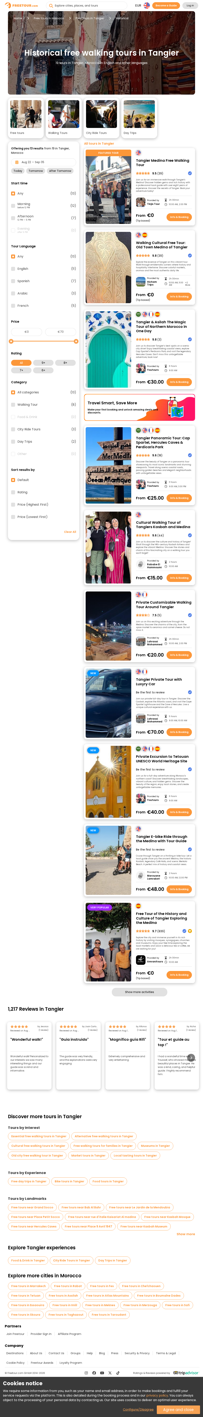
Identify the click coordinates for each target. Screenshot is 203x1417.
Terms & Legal (166, 1353)
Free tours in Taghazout (66, 1315)
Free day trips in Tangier (28, 1181)
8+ (65, 363)
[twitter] (110, 1373)
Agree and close (178, 1409)
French (46, 306)
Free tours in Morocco (49, 18)
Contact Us (56, 1353)
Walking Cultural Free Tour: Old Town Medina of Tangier (162, 245)
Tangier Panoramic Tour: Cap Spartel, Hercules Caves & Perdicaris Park (163, 442)
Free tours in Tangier (90, 18)
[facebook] (94, 1373)
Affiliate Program (69, 1334)
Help (90, 1353)
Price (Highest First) (32, 505)
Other (46, 454)
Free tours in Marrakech (28, 1286)
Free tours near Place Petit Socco (35, 1217)
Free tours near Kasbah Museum (144, 1226)
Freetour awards (42, 1363)
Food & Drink (46, 417)
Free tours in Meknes (100, 1305)
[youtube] (102, 1373)
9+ (43, 363)
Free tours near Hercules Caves (33, 1226)
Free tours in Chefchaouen (141, 1286)
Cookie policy (15, 1363)
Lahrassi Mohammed (154, 643)
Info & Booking (179, 217)
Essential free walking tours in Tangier (38, 1136)
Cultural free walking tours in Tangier (38, 1146)
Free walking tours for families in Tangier (103, 1146)
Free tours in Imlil (65, 1305)
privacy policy (157, 1395)
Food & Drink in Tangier (28, 1260)
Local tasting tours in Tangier (135, 1156)
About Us (36, 1353)
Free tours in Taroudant (109, 1315)
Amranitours (155, 961)
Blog (102, 1353)
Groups (75, 1353)
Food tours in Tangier (108, 1181)
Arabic (46, 293)
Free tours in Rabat (68, 1286)
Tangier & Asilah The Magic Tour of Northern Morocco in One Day (161, 326)
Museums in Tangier (155, 1146)
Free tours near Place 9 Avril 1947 (88, 1226)
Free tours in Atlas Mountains (107, 1296)
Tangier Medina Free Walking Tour (162, 162)
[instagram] (86, 1373)
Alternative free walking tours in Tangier (104, 1136)
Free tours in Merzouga (140, 1305)
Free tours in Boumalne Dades (159, 1296)
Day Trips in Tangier (112, 1260)
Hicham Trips (152, 283)
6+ (43, 370)
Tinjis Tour (153, 204)
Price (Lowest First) (32, 517)
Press (114, 1353)
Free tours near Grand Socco (32, 1207)
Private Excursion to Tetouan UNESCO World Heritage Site (162, 758)
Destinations (15, 1353)
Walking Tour (46, 405)
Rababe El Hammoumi (154, 566)
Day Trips (46, 442)
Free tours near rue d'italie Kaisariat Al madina (102, 1217)
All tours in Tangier (99, 143)
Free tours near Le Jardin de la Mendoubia (139, 1207)
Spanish (46, 281)
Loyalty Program (71, 1363)
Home (18, 18)
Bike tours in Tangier (69, 1181)
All (21, 363)
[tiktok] (118, 1373)
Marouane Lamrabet (153, 877)
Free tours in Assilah (63, 1296)
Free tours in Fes (102, 1286)
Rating (22, 492)
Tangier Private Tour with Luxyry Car (159, 681)
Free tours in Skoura (25, 1315)
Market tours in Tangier (88, 1156)
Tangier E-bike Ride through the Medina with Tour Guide (161, 838)
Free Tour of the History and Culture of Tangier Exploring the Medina (161, 918)
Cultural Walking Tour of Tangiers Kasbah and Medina (163, 524)
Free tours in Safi (177, 1305)
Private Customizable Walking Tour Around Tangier (164, 604)
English (46, 269)
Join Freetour (15, 1334)
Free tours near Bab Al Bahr (81, 1207)
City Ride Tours (46, 429)
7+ (21, 370)
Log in (190, 5)
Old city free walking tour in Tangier (37, 1156)
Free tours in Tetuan (25, 1296)
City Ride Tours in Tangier (71, 1260)
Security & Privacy (137, 1353)
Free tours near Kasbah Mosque (167, 1217)
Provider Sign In (41, 1334)
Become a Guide (166, 5)
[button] (26, 118)
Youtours (153, 370)
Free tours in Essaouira (27, 1305)
